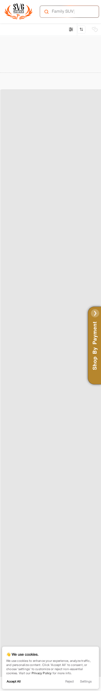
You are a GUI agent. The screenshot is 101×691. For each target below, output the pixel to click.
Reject (69, 681)
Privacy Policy (42, 673)
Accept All (14, 681)
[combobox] (69, 11)
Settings (86, 681)
